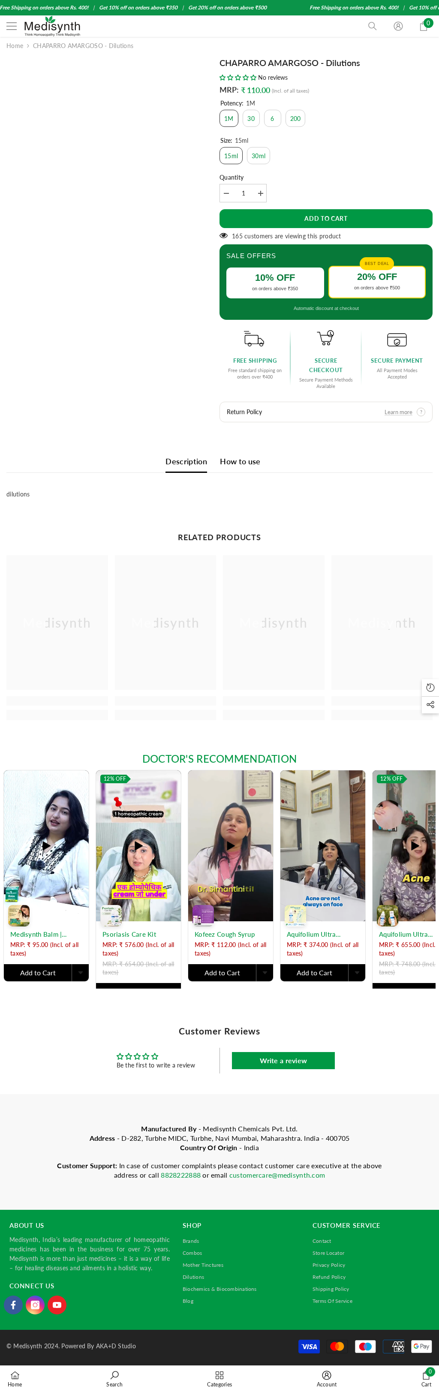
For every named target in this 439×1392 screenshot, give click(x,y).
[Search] (372, 26)
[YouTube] (57, 1305)
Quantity (232, 177)
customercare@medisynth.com (277, 1175)
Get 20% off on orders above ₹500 (227, 7)
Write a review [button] (283, 1060)
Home (14, 45)
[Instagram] (35, 1305)
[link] (57, 701)
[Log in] (398, 26)
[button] (239, 77)
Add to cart (326, 218)
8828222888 (181, 1175)
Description (186, 461)
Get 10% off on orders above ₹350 (138, 7)
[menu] (11, 26)
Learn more (398, 412)
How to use (240, 461)
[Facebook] (13, 1305)
